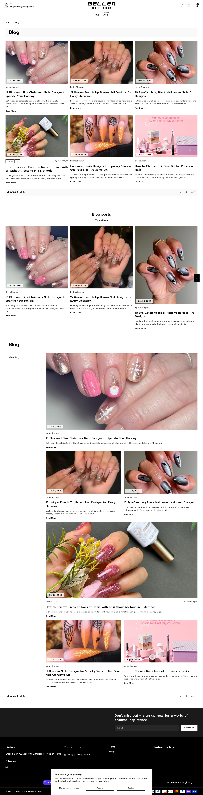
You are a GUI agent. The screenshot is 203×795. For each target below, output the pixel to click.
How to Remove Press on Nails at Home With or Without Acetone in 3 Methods (37, 168)
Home (8, 22)
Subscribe (189, 727)
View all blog (101, 220)
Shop (112, 751)
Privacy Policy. (102, 780)
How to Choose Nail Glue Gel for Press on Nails (164, 167)
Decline (131, 788)
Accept (100, 788)
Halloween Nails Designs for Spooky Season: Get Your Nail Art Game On (101, 167)
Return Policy (164, 747)
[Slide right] (197, 278)
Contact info (73, 747)
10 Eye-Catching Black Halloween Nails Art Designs (164, 94)
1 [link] (175, 192)
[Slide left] (6, 278)
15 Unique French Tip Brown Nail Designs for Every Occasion (101, 94)
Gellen (10, 747)
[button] (182, 5)
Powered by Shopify (32, 791)
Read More (11, 111)
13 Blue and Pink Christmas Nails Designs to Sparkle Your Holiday (36, 94)
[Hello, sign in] (189, 5)
